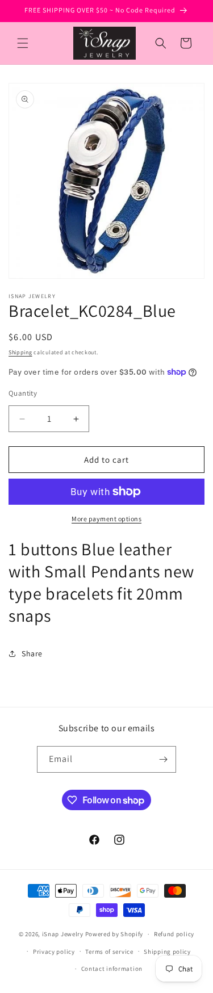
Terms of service (109, 952)
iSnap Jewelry (62, 934)
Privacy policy (54, 952)
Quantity (23, 393)
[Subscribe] (163, 759)
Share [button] (32, 653)
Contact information (112, 969)
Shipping (20, 352)
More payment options (106, 518)
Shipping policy (167, 952)
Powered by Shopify (114, 934)
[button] (22, 43)
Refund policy (174, 934)
